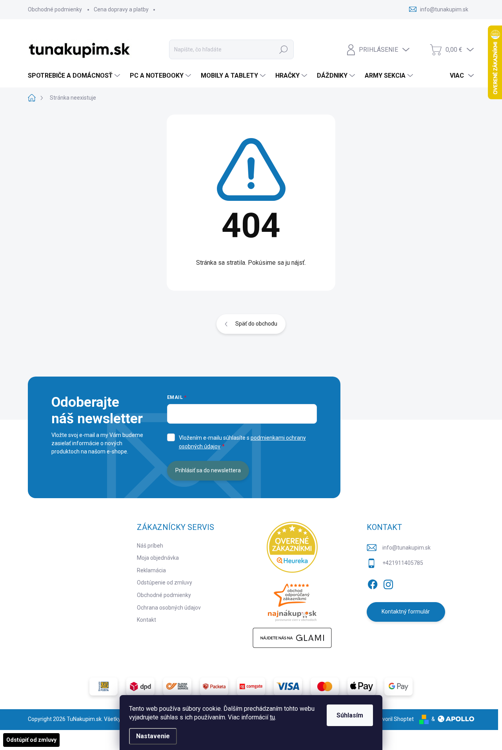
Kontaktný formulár (406, 611)
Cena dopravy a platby (121, 9)
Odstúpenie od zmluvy (164, 582)
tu (272, 717)
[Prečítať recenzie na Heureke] (292, 547)
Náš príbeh (150, 545)
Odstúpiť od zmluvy (31, 740)
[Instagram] (388, 583)
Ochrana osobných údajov (169, 607)
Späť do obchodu (256, 323)
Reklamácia (151, 570)
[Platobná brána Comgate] (251, 686)
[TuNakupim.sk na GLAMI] (292, 638)
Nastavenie (153, 736)
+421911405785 (402, 563)
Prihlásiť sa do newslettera (208, 470)
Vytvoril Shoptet (394, 719)
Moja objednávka (158, 558)
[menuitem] (75, 75)
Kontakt (146, 620)
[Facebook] (372, 583)
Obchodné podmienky (55, 9)
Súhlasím (349, 715)
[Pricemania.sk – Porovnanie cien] (292, 600)
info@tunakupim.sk (406, 547)
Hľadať (283, 49)
